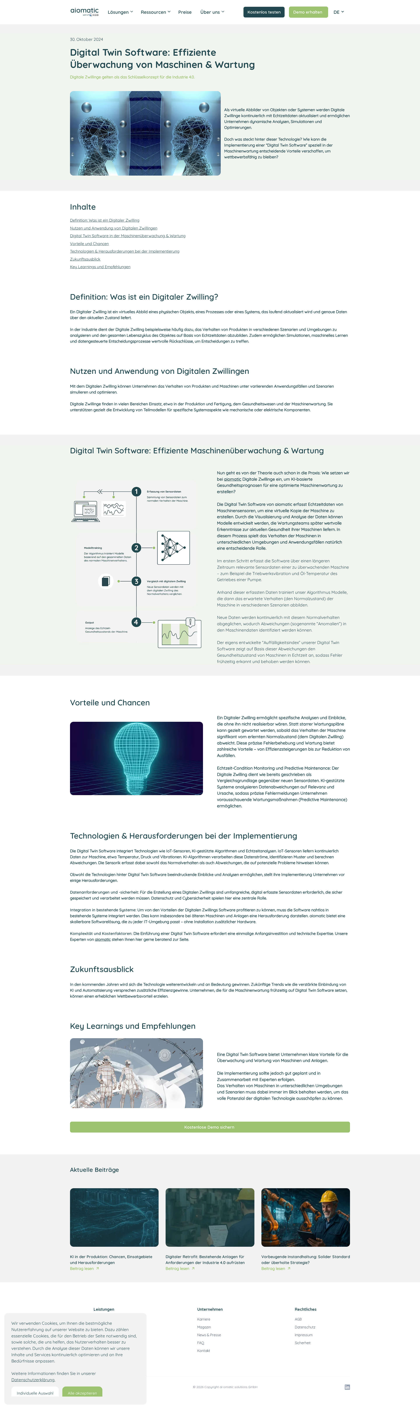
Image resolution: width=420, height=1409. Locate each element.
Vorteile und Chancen (89, 243)
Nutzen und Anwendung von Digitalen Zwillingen (113, 228)
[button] (120, 12)
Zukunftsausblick (85, 259)
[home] (86, 12)
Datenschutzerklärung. (33, 1379)
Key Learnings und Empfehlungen (100, 266)
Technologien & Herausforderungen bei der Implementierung (124, 251)
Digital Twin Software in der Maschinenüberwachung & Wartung (128, 235)
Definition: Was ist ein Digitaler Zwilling (104, 220)
